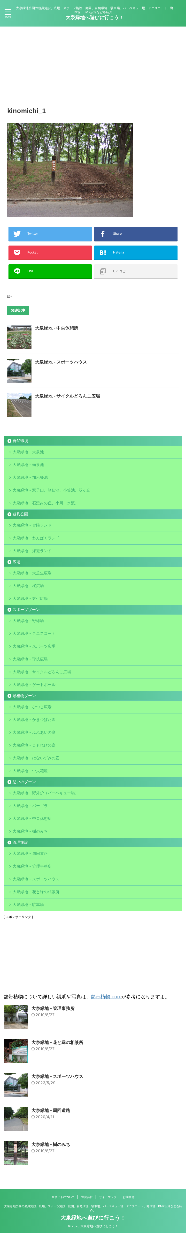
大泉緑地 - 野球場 (28, 620)
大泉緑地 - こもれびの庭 (34, 745)
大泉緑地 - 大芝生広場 (32, 572)
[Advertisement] (93, 65)
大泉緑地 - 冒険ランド (32, 525)
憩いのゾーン (24, 781)
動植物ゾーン (24, 695)
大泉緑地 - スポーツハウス (61, 361)
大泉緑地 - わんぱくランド (36, 537)
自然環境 (20, 440)
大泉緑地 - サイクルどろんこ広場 (67, 395)
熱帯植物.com (106, 997)
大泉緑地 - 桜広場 (28, 585)
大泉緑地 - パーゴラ (30, 805)
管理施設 (20, 842)
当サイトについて (63, 1197)
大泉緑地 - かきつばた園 (34, 719)
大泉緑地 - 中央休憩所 (56, 327)
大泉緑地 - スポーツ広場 (34, 646)
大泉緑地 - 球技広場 (30, 659)
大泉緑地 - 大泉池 (28, 451)
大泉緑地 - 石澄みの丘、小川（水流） (46, 502)
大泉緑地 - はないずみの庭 (36, 757)
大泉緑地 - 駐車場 (28, 904)
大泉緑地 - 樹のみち (30, 831)
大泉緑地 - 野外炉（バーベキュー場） (46, 792)
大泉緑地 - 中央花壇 (30, 770)
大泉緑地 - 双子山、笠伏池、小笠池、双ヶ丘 (51, 490)
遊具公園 (20, 514)
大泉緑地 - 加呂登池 (36, 477)
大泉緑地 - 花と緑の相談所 (36, 891)
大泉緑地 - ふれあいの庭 (34, 732)
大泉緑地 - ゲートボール (34, 684)
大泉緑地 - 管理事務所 (32, 866)
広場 (16, 561)
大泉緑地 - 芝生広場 (30, 598)
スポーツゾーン (26, 609)
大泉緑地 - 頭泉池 (28, 464)
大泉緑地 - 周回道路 (30, 853)
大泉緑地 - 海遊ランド (32, 550)
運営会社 (87, 1197)
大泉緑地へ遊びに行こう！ (95, 17)
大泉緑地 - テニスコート (34, 633)
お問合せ (128, 1197)
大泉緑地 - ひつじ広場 (32, 706)
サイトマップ (107, 1197)
